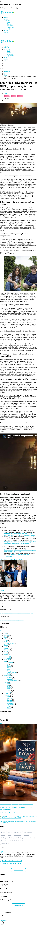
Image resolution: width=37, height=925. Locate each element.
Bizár (5, 633)
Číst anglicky (11, 124)
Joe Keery (3, 838)
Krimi (5, 646)
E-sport (6, 640)
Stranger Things (17, 832)
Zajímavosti (7, 20)
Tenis (8, 674)
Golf (8, 669)
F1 (8, 664)
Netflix (3, 835)
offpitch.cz (3, 853)
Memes (9, 690)
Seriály (20, 96)
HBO (8, 559)
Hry (8, 685)
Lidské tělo (10, 25)
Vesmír (9, 656)
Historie (6, 645)
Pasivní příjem (11, 643)
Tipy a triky (10, 27)
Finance (6, 641)
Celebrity (6, 635)
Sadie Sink (26, 835)
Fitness (9, 666)
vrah (9, 832)
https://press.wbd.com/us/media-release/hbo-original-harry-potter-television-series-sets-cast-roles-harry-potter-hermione (20, 543)
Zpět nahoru (3, 920)
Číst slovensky (3, 124)
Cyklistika (10, 662)
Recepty (6, 32)
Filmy (6, 96)
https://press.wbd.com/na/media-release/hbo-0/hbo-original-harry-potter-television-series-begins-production (19, 534)
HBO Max (19, 559)
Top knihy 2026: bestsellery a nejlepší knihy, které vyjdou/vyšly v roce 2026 (16, 804)
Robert (5, 93)
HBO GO (13, 559)
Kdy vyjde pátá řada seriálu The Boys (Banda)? (12, 620)
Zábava (6, 682)
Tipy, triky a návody (13, 680)
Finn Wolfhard (15, 840)
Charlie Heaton (5, 840)
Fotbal (9, 667)
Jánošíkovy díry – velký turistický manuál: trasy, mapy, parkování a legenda (16, 812)
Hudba (9, 687)
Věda (8, 706)
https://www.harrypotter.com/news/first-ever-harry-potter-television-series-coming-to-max (20, 550)
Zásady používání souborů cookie (12, 861)
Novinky (6, 19)
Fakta (8, 22)
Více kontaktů (18, 905)
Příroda (6, 654)
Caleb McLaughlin (26, 840)
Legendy (9, 24)
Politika (6, 30)
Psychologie (10, 703)
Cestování (6, 638)
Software (9, 679)
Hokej (9, 671)
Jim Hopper (12, 838)
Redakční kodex (18, 870)
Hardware (10, 677)
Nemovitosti (7, 648)
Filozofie (9, 698)
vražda (9, 835)
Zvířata (9, 658)
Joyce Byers (4, 843)
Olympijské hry (11, 672)
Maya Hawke (30, 838)
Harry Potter (3, 559)
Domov (6, 17)
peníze (3, 832)
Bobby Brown (17, 835)
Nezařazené (7, 650)
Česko (5, 637)
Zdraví (9, 708)
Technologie (7, 29)
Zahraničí (6, 693)
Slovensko (7, 659)
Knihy (13, 96)
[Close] (0, 1)
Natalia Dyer (21, 838)
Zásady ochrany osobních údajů (11, 863)
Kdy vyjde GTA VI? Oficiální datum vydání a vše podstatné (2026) (16, 613)
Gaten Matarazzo (28, 832)
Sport (5, 661)
